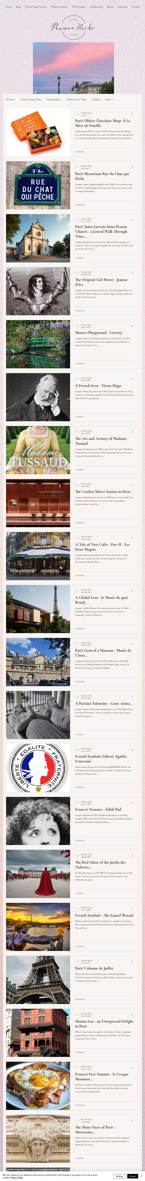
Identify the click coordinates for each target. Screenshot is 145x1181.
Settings (119, 1176)
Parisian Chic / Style (76, 99)
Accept (133, 1176)
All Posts (10, 99)
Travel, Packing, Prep (30, 99)
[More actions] (133, 114)
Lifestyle (96, 99)
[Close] (141, 1176)
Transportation (54, 99)
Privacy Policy (17, 1177)
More (108, 99)
